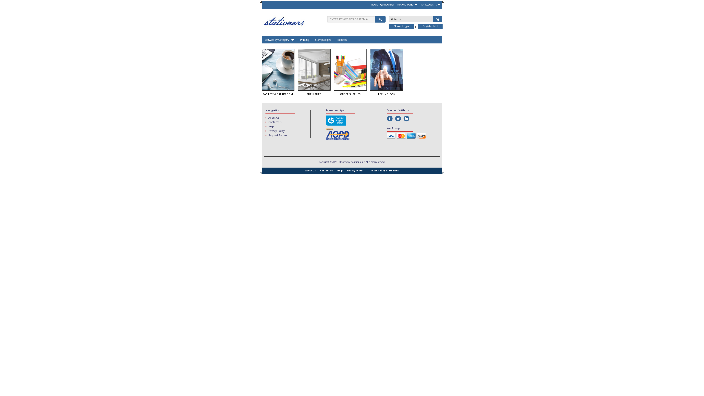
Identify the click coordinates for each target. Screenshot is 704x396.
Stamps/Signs (323, 39)
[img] (294, 21)
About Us (273, 117)
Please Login (401, 26)
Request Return (277, 135)
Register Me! (430, 26)
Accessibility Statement (385, 170)
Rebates (342, 39)
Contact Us (275, 122)
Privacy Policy (276, 131)
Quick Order (387, 4)
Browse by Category (277, 39)
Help (271, 126)
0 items (396, 19)
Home (374, 4)
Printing (304, 39)
